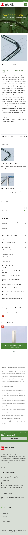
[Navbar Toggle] (25, 4)
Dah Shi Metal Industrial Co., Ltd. (15, 530)
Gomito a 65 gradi (7, 249)
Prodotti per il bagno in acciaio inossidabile (12, 298)
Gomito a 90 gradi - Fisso (9, 163)
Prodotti (5, 516)
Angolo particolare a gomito (9, 254)
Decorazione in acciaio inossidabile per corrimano (11, 227)
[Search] (25, 211)
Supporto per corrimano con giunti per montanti (11, 271)
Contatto (5, 524)
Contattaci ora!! (14, 438)
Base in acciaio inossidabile (7, 421)
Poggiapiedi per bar (17, 418)
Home (11, 20)
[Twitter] (3, 467)
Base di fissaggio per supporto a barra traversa (11, 266)
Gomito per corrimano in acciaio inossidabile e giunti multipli (14, 23)
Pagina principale (7, 511)
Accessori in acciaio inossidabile (7, 418)
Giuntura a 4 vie (6, 259)
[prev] (2, 208)
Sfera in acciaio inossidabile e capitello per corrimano (12, 222)
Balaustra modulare (15, 421)
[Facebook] (1, 467)
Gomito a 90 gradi (14, 25)
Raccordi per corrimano (6, 420)
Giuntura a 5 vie (6, 261)
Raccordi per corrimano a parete (9, 235)
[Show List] (26, 136)
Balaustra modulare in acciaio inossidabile (12, 287)
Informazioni (6, 513)
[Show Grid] (24, 136)
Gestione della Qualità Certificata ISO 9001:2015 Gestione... (12, 497)
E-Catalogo (5, 518)
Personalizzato (5, 294)
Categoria (15, 20)
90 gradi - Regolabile (8, 188)
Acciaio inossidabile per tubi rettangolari (11, 284)
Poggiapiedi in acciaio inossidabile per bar (12, 231)
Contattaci (4, 423)
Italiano (25, 1)
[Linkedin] (4, 467)
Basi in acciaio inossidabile (8, 242)
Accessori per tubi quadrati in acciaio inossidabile (11, 280)
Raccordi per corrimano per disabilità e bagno (13, 291)
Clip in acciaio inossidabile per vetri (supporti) (12, 275)
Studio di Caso (6, 521)
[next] (25, 208)
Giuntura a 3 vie (6, 256)
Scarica (7, 316)
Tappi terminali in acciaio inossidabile (10, 238)
